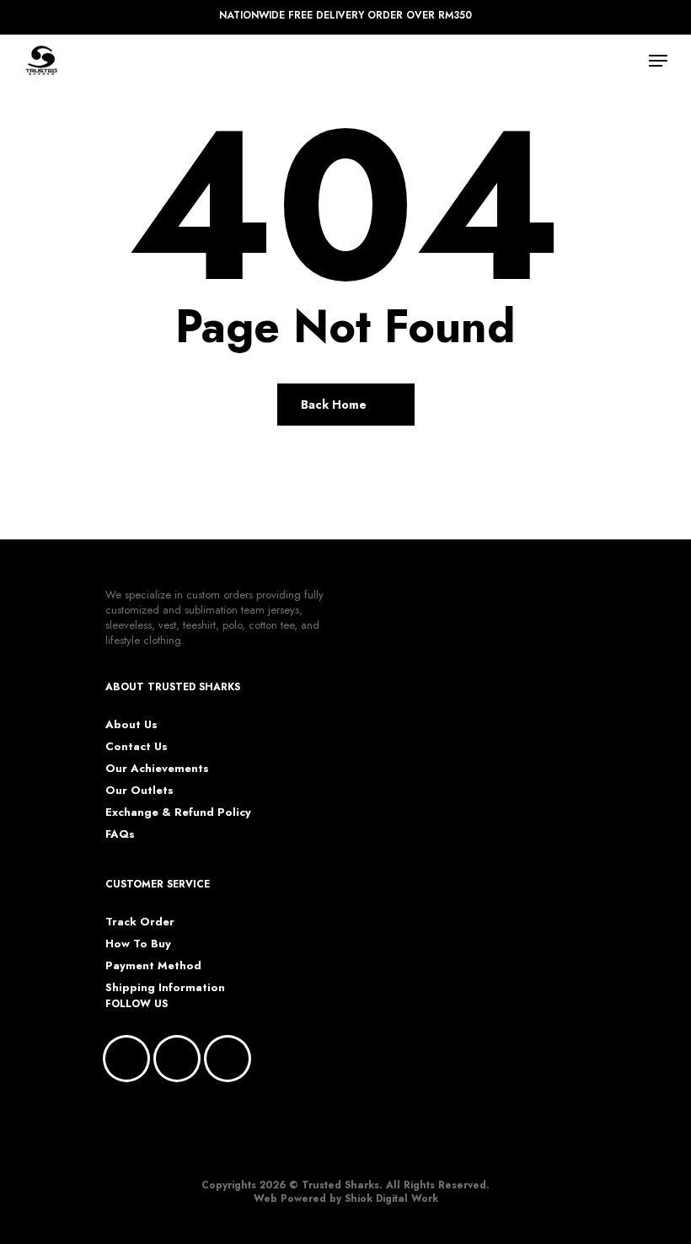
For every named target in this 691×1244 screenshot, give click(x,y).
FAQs (120, 834)
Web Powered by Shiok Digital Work (346, 1198)
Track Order (139, 922)
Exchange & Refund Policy (178, 812)
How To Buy (138, 944)
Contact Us (136, 746)
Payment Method (153, 965)
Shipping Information (165, 987)
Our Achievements (157, 768)
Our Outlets (139, 790)
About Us (131, 724)
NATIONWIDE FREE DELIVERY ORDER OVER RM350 (345, 15)
